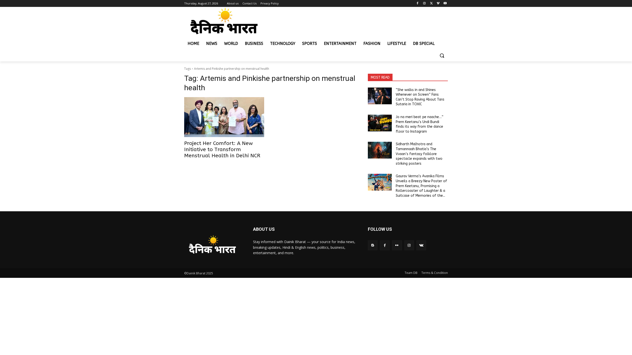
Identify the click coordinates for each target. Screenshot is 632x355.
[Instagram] (424, 3)
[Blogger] (372, 245)
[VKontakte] (421, 245)
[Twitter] (431, 3)
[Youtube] (445, 3)
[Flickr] (397, 245)
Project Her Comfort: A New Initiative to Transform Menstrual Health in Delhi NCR (222, 149)
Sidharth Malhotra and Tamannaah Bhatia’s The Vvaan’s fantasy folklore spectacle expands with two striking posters (419, 153)
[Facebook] (417, 3)
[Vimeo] (438, 3)
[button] (442, 55)
